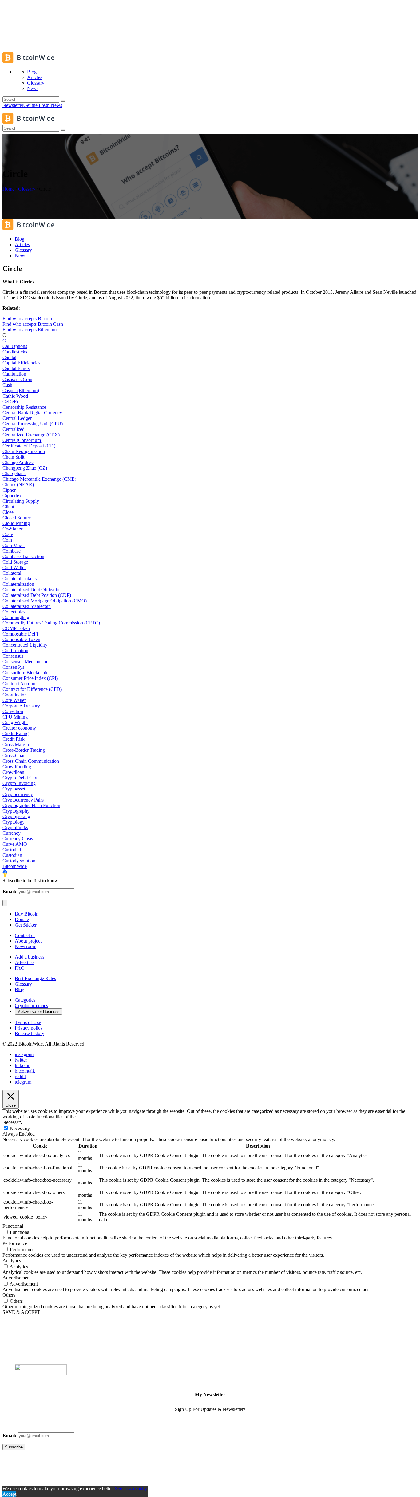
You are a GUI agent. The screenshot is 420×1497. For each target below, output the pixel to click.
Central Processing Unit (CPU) (32, 423)
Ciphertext (12, 495)
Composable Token (21, 639)
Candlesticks (14, 351)
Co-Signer (12, 528)
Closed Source (16, 517)
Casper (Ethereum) (20, 390)
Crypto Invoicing (19, 783)
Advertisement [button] (16, 1277)
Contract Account (19, 683)
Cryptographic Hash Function (31, 805)
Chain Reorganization (23, 451)
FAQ (20, 968)
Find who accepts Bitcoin (27, 318)
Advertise (24, 962)
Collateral (11, 573)
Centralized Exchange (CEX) (31, 434)
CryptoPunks (15, 827)
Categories (25, 1000)
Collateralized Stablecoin (26, 606)
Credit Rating (15, 733)
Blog (19, 989)
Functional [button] (12, 1226)
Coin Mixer (13, 545)
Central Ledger (17, 418)
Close (8, 512)
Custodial (11, 849)
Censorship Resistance (24, 407)
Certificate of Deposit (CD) (28, 445)
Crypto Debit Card (20, 777)
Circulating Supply (20, 501)
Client (8, 506)
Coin (7, 539)
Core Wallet (14, 700)
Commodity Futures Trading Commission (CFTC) (51, 622)
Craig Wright (15, 722)
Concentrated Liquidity (24, 645)
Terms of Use (28, 1022)
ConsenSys (13, 667)
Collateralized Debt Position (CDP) (36, 595)
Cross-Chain (14, 755)
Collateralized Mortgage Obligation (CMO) (44, 600)
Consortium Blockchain (25, 672)
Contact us (25, 935)
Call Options (14, 346)
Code (7, 534)
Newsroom (25, 946)
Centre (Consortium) (22, 440)
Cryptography (16, 811)
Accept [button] (9, 1494)
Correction (12, 711)
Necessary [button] (12, 1122)
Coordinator (14, 694)
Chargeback (14, 473)
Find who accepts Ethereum (29, 329)
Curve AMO (14, 844)
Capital (9, 357)
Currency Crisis (17, 838)
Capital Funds (16, 368)
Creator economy (19, 728)
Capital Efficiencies (21, 362)
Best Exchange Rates (35, 978)
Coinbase (11, 550)
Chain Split (13, 456)
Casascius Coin (17, 379)
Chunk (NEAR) (18, 484)
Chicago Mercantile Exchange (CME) (39, 479)
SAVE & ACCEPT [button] (21, 1312)
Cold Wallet (14, 567)
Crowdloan (13, 772)
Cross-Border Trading (23, 750)
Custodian (12, 855)
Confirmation (15, 650)
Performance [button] (14, 1243)
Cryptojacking (16, 816)
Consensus (12, 656)
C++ (6, 340)
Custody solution (18, 860)
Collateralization (18, 584)
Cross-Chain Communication (30, 761)
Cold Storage (15, 562)
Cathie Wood (15, 396)
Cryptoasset (13, 788)
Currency (11, 833)
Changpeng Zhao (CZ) (24, 468)
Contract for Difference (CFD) (32, 689)
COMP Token (16, 628)
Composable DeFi (20, 633)
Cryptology (13, 822)
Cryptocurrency (17, 794)
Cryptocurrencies (31, 1005)
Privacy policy (29, 1027)
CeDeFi (10, 401)
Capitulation (14, 373)
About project (28, 941)
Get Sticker (26, 925)
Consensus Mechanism (24, 661)
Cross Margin (15, 744)
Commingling (15, 617)
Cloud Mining (16, 523)
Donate (22, 919)
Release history (29, 1033)
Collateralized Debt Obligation (32, 589)
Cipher (9, 490)
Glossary (26, 188)
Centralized (13, 429)
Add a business (29, 956)
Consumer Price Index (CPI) (30, 678)
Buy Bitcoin (26, 913)
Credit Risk (13, 739)
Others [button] (8, 1295)
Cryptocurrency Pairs (23, 799)
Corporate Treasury (21, 705)
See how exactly (131, 1488)
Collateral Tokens (19, 578)
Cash (7, 385)
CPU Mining (15, 716)
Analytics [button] (11, 1260)
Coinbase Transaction (23, 556)
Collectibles (13, 611)
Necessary (20, 1128)
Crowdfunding (16, 766)
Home (8, 188)
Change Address (18, 462)
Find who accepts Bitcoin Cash (32, 324)
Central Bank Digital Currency (32, 412)
